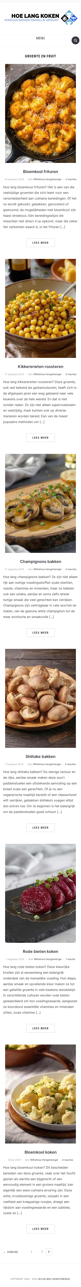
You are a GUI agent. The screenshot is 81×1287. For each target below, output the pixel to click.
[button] (40, 38)
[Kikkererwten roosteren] (40, 308)
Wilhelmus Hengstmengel (47, 179)
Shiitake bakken (40, 756)
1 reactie (70, 959)
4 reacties (67, 1159)
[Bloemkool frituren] (40, 113)
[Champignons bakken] (40, 503)
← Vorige (10, 1252)
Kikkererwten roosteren (40, 366)
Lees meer (40, 242)
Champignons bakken (40, 561)
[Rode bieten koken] (40, 893)
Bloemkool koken (41, 1152)
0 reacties (70, 179)
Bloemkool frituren (40, 171)
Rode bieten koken (40, 951)
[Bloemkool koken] (40, 1094)
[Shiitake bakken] (40, 698)
